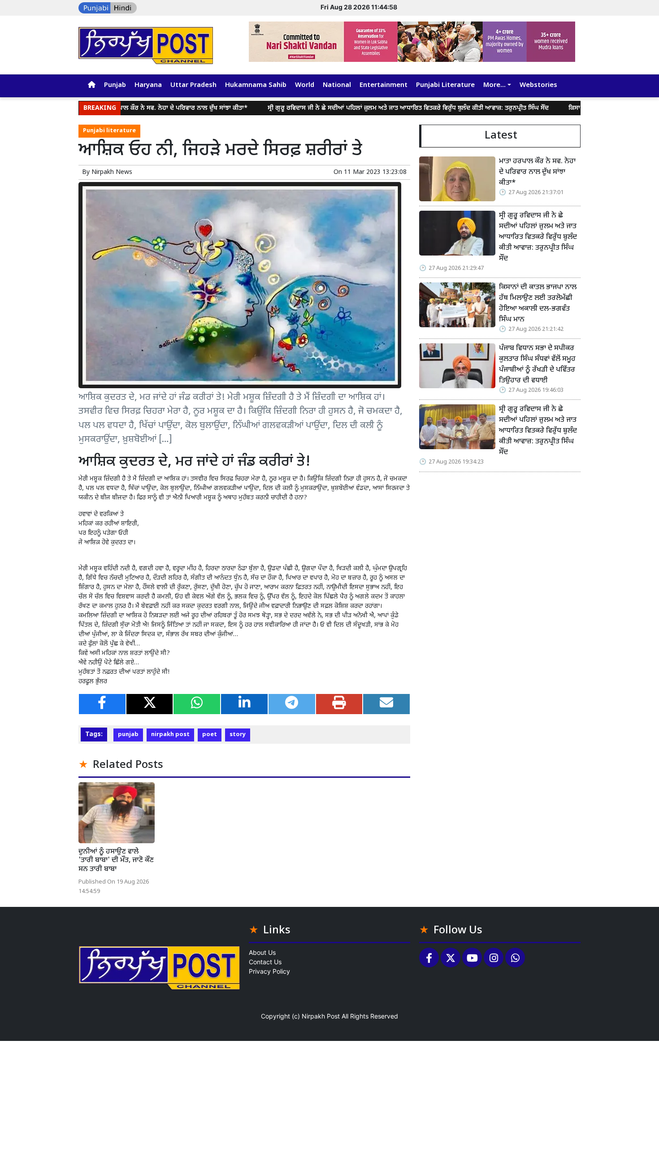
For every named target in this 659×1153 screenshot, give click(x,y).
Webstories (538, 85)
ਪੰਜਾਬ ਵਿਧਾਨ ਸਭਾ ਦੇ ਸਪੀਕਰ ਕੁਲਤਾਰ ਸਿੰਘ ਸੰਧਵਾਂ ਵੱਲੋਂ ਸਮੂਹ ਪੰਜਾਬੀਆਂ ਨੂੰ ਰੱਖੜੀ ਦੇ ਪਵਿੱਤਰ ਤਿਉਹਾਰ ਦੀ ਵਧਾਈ (537, 365)
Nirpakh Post (321, 1016)
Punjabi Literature (445, 85)
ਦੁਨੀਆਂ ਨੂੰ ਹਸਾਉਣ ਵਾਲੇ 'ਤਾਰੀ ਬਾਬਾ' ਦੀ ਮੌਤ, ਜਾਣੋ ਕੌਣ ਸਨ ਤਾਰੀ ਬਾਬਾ (116, 860)
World (304, 85)
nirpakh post (170, 734)
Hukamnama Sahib (255, 85)
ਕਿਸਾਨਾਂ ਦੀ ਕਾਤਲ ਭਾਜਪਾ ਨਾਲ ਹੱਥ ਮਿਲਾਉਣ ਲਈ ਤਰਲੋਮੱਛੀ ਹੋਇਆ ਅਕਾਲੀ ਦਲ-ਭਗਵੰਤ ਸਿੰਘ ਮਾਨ (538, 304)
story (238, 734)
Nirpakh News (111, 172)
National (337, 85)
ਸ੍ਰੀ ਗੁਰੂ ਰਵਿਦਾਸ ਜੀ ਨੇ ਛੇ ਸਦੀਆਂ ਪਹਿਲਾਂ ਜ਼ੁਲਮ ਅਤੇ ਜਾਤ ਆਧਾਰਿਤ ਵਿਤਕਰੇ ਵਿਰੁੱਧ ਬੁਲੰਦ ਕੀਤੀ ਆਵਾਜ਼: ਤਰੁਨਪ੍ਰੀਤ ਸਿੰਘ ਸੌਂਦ (374, 108)
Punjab (115, 85)
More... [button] (494, 85)
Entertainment (384, 85)
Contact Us (265, 962)
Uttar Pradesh (193, 85)
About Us (262, 952)
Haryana (148, 85)
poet (209, 734)
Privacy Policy (269, 971)
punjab (128, 734)
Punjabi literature (109, 130)
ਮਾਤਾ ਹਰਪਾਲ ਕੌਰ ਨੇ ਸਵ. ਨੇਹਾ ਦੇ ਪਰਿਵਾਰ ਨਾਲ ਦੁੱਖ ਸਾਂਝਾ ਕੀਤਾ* (138, 108)
